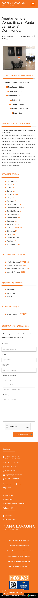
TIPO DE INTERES (9, 375)
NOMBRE (5, 344)
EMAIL (4, 354)
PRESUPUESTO (8, 384)
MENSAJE (6, 395)
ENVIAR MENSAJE (22, 434)
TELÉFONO (6, 365)
